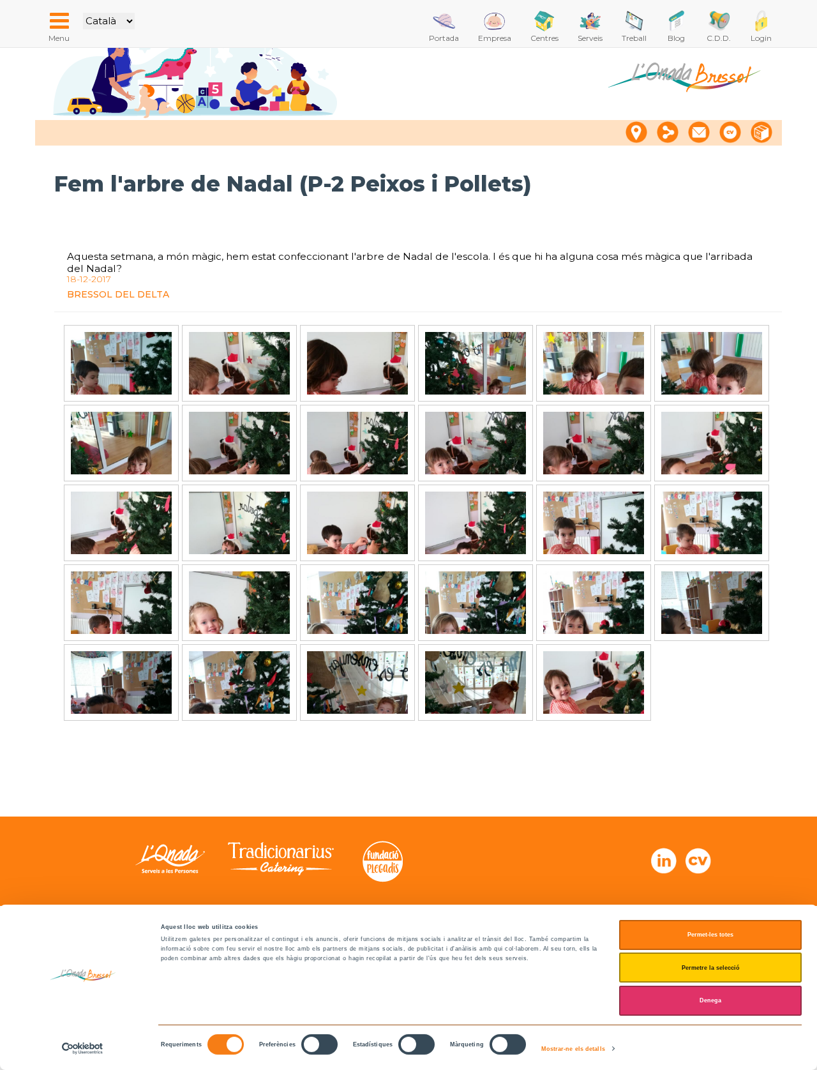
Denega (710, 1000)
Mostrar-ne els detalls (573, 1049)
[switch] (319, 1044)
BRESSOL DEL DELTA (118, 294)
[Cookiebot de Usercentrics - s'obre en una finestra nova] (83, 1049)
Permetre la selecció (711, 968)
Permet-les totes (710, 934)
